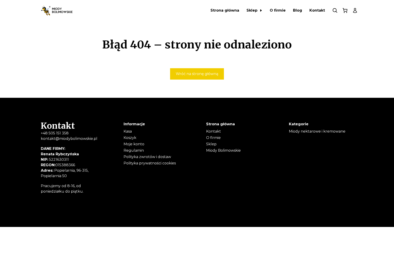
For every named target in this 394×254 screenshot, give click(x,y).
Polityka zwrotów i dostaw (147, 157)
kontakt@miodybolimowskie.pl (69, 138)
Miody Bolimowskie (223, 150)
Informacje (134, 124)
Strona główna (220, 124)
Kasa (128, 131)
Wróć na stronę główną (197, 74)
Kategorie (298, 124)
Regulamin (134, 150)
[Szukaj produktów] (335, 10)
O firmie (213, 138)
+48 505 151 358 (55, 133)
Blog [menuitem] (297, 10)
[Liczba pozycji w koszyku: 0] (345, 10)
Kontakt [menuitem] (317, 10)
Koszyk (130, 138)
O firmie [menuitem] (278, 10)
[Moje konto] (355, 10)
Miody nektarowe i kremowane (317, 131)
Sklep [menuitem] (251, 10)
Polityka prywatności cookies (150, 163)
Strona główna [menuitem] (224, 10)
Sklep (211, 144)
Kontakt (213, 131)
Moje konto (134, 144)
